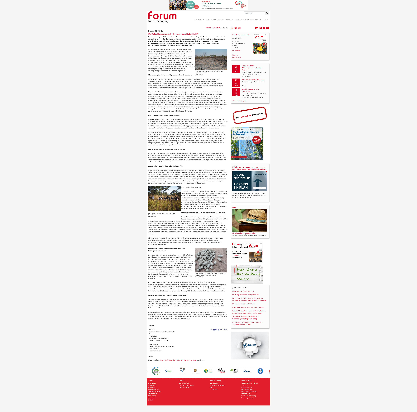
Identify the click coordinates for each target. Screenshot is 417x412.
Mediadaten (152, 385)
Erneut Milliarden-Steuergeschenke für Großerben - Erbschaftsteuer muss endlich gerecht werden (248, 312)
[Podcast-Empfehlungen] (235, 28)
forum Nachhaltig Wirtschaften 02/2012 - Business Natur (178, 360)
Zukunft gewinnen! (247, 398)
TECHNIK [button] (220, 20)
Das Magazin (214, 383)
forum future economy (248, 396)
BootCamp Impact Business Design (253, 79)
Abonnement (152, 383)
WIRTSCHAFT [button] (198, 20)
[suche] (267, 13)
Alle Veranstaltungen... (239, 101)
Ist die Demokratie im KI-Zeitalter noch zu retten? (248, 307)
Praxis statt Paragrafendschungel (243, 291)
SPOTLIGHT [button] (263, 20)
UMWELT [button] (229, 20)
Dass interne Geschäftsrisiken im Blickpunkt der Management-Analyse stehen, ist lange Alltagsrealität (249, 299)
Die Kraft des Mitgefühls (249, 391)
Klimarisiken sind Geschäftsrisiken (243, 304)
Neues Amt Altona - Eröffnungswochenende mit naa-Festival (252, 68)
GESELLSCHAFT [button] (210, 20)
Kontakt (150, 400)
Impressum (151, 398)
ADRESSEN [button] (253, 20)
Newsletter (151, 387)
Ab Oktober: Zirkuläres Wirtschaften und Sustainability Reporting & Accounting (245, 318)
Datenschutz (152, 396)
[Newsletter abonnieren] (239, 28)
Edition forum (245, 394)
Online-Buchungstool (154, 391)
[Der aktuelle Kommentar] (250, 115)
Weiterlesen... (236, 51)
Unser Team (214, 389)
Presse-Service (152, 394)
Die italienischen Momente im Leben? (244, 233)
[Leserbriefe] (232, 28)
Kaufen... (235, 55)
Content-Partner (184, 387)
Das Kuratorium (184, 383)
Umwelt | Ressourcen (213, 28)
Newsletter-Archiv (153, 389)
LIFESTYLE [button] (237, 20)
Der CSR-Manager (247, 389)
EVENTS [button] (245, 20)
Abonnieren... (236, 57)
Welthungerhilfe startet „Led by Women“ (245, 295)
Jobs (211, 387)
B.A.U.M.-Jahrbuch (247, 387)
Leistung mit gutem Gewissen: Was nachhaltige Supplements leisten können (247, 323)
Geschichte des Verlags (217, 385)
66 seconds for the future (249, 383)
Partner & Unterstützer (186, 385)
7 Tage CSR (244, 385)
